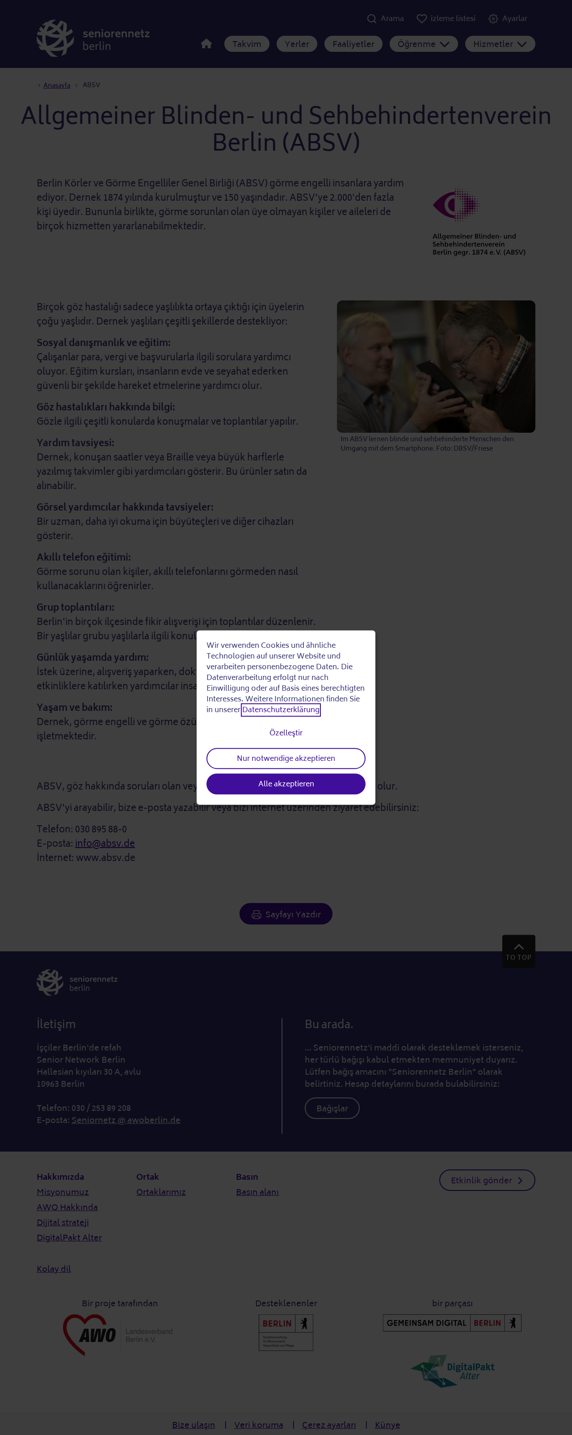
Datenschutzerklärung (281, 710)
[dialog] (286, 717)
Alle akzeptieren (286, 784)
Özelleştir (286, 733)
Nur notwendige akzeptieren (286, 758)
